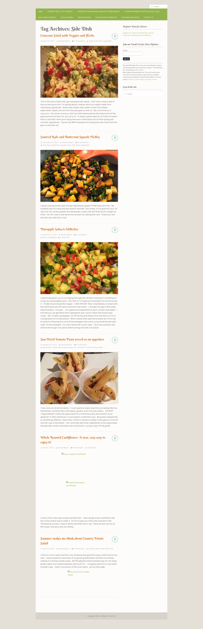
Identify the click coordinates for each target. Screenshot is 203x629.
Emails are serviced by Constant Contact (142, 79)
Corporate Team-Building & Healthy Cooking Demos (98, 11)
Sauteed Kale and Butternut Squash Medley (70, 137)
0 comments (79, 41)
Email (125, 50)
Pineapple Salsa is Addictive (59, 229)
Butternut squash (58, 145)
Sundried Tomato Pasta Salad (89, 347)
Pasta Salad (63, 347)
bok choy (47, 145)
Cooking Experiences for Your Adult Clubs (142, 11)
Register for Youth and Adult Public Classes (138, 33)
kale (69, 145)
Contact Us (148, 17)
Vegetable (107, 41)
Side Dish (98, 41)
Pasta (54, 347)
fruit (44, 237)
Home (40, 11)
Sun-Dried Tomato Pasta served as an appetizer (72, 339)
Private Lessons (84, 17)
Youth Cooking (67, 17)
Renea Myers (64, 41)
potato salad (93, 548)
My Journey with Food (130, 17)
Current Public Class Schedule (60, 11)
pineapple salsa (54, 237)
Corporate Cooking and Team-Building (137, 35)
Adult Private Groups (47, 17)
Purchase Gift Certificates (106, 17)
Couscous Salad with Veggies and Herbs (67, 35)
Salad (91, 41)
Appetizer (47, 347)
